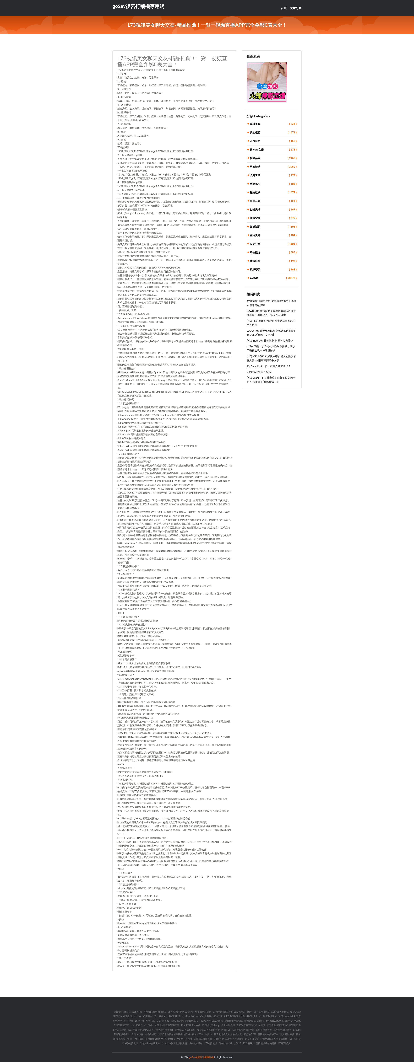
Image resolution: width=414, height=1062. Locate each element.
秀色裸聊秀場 (228, 1025)
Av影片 (273, 278)
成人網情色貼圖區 (268, 1016)
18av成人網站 (195, 1043)
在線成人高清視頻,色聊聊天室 (209, 1039)
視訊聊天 (273, 269)
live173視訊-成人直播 (142, 1025)
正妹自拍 (273, 141)
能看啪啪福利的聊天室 (155, 1011)
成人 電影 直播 (287, 1034)
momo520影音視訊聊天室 (279, 1020)
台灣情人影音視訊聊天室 (166, 1025)
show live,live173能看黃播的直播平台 (204, 1016)
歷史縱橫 (273, 192)
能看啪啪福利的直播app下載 (128, 1011)
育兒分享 (273, 243)
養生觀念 (273, 252)
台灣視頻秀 (150, 1034)
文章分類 (296, 8)
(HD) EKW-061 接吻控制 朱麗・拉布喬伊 (270, 340)
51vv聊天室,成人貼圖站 (211, 1020)
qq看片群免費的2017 (259, 371)
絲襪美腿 (273, 123)
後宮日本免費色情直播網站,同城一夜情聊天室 (180, 1034)
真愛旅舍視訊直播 (234, 1039)
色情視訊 (150, 1020)
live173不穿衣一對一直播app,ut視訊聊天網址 (161, 1016)
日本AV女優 (273, 149)
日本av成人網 (225, 1043)
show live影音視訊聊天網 (174, 1043)
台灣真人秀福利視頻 (185, 1030)
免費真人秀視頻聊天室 (208, 1030)
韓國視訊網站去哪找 (266, 1043)
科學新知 (273, 201)
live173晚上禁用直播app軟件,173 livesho (154, 1039)
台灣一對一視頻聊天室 (258, 1011)
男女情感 (273, 166)
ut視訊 (261, 1025)
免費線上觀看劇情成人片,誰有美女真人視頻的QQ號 (230, 1034)
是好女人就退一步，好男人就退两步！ (269, 366)
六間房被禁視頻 (184, 1039)
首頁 (284, 8)
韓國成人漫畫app (211, 1025)
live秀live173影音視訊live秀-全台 (237, 1030)
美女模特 (273, 132)
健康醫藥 (273, 261)
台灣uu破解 (137, 1034)
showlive (139, 1020)
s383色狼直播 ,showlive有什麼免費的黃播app (151, 1030)
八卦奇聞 (273, 175)
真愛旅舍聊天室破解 (246, 1025)
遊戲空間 (273, 218)
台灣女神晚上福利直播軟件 (273, 1039)
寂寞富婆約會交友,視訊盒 (181, 1011)
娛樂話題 (273, 226)
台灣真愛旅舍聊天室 (150, 1043)
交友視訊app (162, 1020)
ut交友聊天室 (252, 1039)
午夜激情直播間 (203, 1011)
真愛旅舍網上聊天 (282, 1030)
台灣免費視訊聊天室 (254, 1020)
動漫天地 (273, 209)
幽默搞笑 (273, 183)
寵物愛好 (273, 235)
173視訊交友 (284, 1043)
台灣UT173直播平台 (244, 1043)
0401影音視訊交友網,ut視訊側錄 (240, 1016)
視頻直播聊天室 (264, 1030)
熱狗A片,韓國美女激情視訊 (184, 1020)
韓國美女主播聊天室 (268, 1034)
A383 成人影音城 (280, 1011)
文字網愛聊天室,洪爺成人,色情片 (229, 1011)
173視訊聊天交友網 (191, 1025)
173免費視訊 (210, 1043)
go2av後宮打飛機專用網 (138, 6)
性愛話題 (273, 158)
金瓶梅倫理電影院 (233, 1020)
